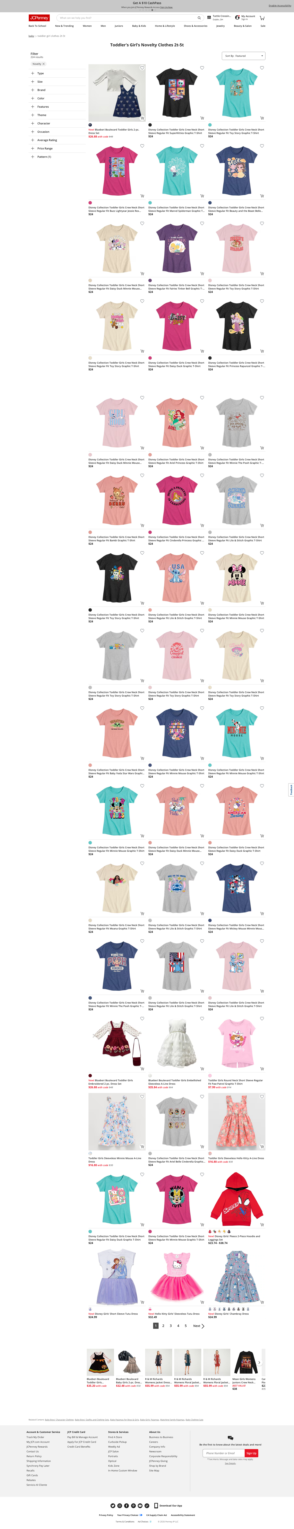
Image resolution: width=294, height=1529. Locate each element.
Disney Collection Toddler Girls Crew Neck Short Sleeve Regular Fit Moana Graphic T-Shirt (116, 926)
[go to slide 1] (140, 10)
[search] (200, 17)
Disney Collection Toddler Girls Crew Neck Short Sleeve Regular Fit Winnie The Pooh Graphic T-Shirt (236, 461)
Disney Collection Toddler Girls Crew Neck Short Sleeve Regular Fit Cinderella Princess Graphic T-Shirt (176, 538)
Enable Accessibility (280, 5)
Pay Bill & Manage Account (82, 1437)
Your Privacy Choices (127, 1515)
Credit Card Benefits (78, 1446)
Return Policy (34, 1456)
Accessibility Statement (183, 1515)
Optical (112, 1461)
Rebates (31, 1480)
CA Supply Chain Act (156, 1515)
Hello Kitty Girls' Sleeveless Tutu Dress (174, 1313)
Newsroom (155, 1451)
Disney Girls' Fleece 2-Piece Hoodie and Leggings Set (234, 1238)
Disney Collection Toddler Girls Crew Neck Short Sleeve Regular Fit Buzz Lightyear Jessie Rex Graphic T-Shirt (116, 209)
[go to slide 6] (155, 10)
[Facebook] (127, 1506)
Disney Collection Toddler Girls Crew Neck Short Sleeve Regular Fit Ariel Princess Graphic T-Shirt (176, 461)
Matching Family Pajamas (172, 1419)
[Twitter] (113, 1506)
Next (196, 1326)
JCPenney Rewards (37, 1446)
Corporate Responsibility (163, 1456)
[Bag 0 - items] (262, 17)
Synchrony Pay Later (38, 1465)
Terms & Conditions (125, 1521)
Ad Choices (143, 1521)
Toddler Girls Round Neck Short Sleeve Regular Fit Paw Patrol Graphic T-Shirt (235, 1082)
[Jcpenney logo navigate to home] (39, 17)
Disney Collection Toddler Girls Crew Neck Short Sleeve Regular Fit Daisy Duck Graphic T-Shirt (176, 364)
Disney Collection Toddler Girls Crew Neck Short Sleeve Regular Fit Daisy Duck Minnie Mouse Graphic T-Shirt (116, 287)
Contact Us (33, 1451)
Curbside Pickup (117, 1441)
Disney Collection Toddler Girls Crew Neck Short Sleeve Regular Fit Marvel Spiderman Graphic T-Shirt (176, 209)
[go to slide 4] (149, 10)
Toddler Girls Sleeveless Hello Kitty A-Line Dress (236, 1158)
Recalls (31, 1470)
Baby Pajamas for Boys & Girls (124, 1419)
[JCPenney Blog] (147, 1506)
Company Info (157, 1446)
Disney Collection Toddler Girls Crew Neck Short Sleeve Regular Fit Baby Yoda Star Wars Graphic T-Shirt (116, 771)
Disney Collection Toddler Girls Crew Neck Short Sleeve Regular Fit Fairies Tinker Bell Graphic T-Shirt (176, 287)
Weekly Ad (114, 1446)
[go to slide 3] (146, 10)
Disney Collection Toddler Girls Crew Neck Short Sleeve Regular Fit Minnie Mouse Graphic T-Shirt (236, 616)
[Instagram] (120, 1506)
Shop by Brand (157, 1465)
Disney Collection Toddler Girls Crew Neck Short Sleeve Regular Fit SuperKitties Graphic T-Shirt (176, 131)
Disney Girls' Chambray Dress (228, 1313)
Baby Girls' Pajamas (149, 1419)
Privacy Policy (106, 1515)
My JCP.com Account (38, 1441)
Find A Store (115, 1437)
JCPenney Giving (158, 1461)
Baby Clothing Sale (194, 1419)
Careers (153, 1441)
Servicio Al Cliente (37, 1484)
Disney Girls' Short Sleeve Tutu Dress (113, 1313)
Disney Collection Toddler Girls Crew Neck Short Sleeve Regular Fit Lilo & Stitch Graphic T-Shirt (236, 538)
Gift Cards (32, 1475)
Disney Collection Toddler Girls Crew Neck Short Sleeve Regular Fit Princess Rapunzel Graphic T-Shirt (236, 364)
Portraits (113, 1456)
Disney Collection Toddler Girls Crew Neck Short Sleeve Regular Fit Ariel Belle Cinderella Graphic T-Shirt (176, 1160)
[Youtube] (140, 1506)
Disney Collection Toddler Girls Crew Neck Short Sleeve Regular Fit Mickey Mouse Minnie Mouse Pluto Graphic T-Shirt (236, 926)
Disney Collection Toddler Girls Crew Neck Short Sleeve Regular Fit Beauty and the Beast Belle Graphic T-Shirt (236, 209)
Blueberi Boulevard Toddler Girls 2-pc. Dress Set (113, 131)
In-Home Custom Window (122, 1470)
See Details (230, 1463)
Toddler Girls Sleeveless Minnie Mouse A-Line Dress (114, 1160)
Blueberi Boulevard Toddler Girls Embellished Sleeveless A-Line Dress (174, 1082)
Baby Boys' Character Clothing (59, 1419)
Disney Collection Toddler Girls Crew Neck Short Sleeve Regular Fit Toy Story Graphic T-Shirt (236, 131)
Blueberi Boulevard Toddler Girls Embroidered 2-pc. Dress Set (110, 1082)
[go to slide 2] (143, 10)
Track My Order (35, 1437)
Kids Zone (113, 1465)
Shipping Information (39, 1461)
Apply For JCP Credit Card (81, 1441)
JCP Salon (113, 1451)
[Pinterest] (133, 1506)
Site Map (154, 1470)
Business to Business (161, 1437)
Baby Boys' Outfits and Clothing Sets (92, 1419)
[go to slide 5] (152, 10)
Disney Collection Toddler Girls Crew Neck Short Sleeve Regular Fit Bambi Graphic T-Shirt (116, 538)
